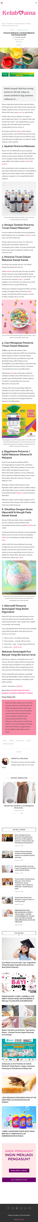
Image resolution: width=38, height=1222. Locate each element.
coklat (21, 557)
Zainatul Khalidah (20, 37)
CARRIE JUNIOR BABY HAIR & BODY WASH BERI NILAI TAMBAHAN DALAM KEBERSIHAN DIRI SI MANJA (18, 1133)
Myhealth (19, 686)
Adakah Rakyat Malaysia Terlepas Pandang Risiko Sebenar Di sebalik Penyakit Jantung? (25, 854)
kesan (28, 740)
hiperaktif (29, 525)
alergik (11, 740)
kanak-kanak (20, 740)
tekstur (28, 235)
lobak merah (17, 647)
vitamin (27, 161)
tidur (3, 540)
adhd (4, 740)
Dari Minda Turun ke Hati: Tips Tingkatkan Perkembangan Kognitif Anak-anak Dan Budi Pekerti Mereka (19, 965)
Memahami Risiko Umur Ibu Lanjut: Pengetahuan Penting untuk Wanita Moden (25, 868)
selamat (19, 131)
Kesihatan (10, 23)
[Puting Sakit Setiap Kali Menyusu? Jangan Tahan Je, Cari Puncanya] (7, 900)
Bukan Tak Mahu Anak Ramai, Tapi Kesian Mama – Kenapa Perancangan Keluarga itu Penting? (18, 1032)
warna (20, 112)
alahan (4, 537)
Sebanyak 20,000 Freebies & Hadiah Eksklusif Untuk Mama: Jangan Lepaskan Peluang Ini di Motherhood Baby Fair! (18, 1066)
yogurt (20, 279)
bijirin (30, 291)
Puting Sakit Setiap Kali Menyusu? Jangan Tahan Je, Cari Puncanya (24, 899)
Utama (4, 23)
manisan (9, 271)
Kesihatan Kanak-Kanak (22, 30)
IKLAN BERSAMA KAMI (19, 1180)
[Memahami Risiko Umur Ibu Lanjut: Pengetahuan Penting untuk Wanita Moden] (7, 869)
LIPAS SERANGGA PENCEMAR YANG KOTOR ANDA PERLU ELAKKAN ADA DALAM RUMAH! (19, 1100)
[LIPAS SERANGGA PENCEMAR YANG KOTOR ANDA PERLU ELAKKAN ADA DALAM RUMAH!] (19, 1084)
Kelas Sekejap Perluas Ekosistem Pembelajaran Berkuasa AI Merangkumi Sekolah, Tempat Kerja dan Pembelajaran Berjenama (24, 839)
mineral (4, 164)
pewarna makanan (8, 743)
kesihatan (19, 493)
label (12, 373)
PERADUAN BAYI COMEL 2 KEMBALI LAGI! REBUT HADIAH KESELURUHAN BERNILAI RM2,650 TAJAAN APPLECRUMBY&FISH (18, 998)
